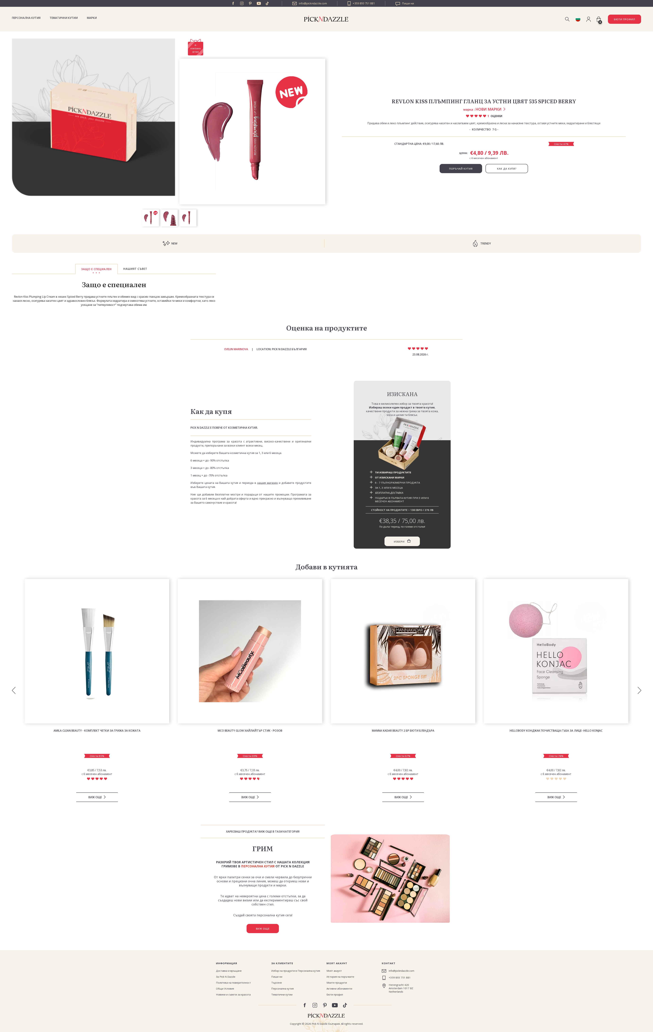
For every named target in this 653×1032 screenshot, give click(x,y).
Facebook (233, 3)
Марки (92, 18)
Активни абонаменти (339, 988)
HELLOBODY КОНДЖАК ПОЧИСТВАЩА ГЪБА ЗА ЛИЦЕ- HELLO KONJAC (556, 730)
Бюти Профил (624, 19)
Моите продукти (336, 982)
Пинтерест (250, 3)
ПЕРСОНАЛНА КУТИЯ (258, 866)
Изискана (402, 394)
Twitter (267, 3)
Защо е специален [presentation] (96, 269)
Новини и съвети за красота (233, 994)
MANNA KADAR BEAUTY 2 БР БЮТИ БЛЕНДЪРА (403, 730)
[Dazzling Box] (402, 443)
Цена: (463, 153)
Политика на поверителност (233, 982)
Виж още (263, 928)
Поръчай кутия (461, 168)
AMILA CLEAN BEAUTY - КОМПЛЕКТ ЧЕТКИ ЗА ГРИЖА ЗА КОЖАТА (97, 730)
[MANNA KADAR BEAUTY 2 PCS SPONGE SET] (403, 651)
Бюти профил (334, 994)
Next (639, 690)
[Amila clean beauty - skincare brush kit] (97, 651)
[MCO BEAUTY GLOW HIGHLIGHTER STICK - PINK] (250, 651)
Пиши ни (276, 976)
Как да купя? (506, 168)
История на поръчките (340, 976)
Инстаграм (242, 3)
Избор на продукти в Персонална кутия (295, 970)
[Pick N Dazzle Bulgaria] (578, 19)
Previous (14, 690)
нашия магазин (267, 483)
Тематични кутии (64, 18)
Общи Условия (225, 988)
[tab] (96, 269)
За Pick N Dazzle (225, 976)
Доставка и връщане (229, 970)
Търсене (276, 982)
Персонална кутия (26, 18)
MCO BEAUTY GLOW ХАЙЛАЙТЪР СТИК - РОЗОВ (250, 730)
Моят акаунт (334, 970)
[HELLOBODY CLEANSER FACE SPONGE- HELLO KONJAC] (556, 651)
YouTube (259, 3)
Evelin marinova (236, 349)
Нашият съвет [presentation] (135, 269)
